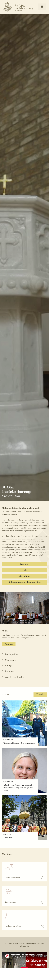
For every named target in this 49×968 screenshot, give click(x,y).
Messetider (24, 576)
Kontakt (9, 644)
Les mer (24, 564)
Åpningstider (11, 654)
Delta (24, 570)
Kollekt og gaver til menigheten (25, 582)
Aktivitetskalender (14, 677)
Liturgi (8, 666)
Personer (10, 671)
